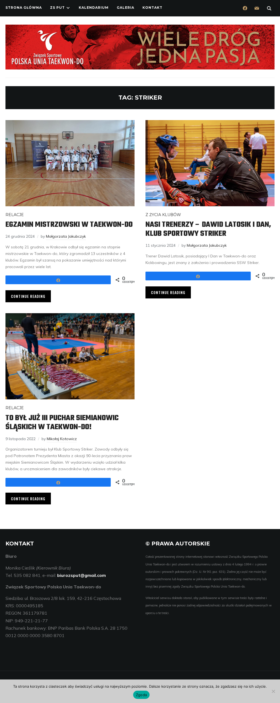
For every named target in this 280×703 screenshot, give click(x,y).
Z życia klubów (163, 214)
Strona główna (23, 7)
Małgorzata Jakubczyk (66, 236)
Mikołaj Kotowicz (62, 438)
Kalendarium (94, 7)
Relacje (14, 214)
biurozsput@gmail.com (81, 575)
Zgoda (141, 695)
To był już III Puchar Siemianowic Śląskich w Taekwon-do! (62, 422)
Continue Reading (28, 296)
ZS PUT (57, 7)
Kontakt (152, 7)
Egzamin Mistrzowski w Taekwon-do (69, 225)
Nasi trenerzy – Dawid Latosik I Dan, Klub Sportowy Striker (208, 229)
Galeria (125, 7)
